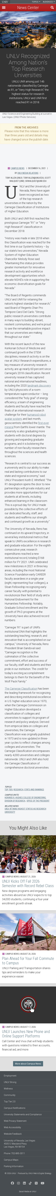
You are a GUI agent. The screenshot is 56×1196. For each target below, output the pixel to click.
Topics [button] (35, 2)
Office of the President (38, 801)
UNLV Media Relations (27, 173)
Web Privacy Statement (15, 1121)
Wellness (8, 1088)
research (18, 789)
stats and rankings (34, 789)
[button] (3, 7)
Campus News (17, 168)
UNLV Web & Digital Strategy (39, 1173)
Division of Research (15, 801)
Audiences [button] (48, 2)
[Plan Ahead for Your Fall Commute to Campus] (28, 948)
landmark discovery (39, 385)
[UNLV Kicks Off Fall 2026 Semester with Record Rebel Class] (28, 872)
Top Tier (9, 789)
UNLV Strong (10, 1082)
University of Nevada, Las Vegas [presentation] (5, 2)
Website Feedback (13, 1134)
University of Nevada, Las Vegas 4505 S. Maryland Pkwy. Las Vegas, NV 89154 (19, 1143)
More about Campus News (28, 1063)
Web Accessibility (12, 1127)
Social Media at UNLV (27, 1191)
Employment (10, 1075)
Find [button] (52, 7)
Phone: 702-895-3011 (14, 1153)
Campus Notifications (14, 1108)
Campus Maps (11, 1160)
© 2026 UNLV (10, 1173)
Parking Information (13, 1166)
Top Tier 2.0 (9, 1101)
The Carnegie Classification (21, 688)
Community (9, 1095)
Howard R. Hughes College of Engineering (25, 797)
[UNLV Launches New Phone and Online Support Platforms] (28, 1021)
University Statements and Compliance (23, 1114)
